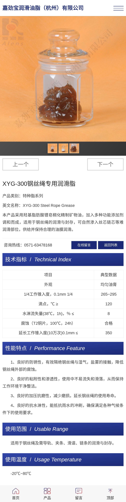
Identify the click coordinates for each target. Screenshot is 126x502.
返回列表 (110, 245)
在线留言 (84, 245)
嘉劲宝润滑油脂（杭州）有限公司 (43, 8)
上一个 (21, 164)
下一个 (105, 164)
